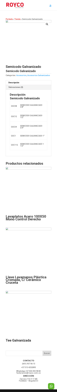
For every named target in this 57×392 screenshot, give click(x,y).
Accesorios (21, 75)
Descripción (13, 83)
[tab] (28, 82)
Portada (9, 19)
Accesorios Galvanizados (38, 75)
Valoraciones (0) (15, 87)
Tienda (17, 19)
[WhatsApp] (51, 386)
